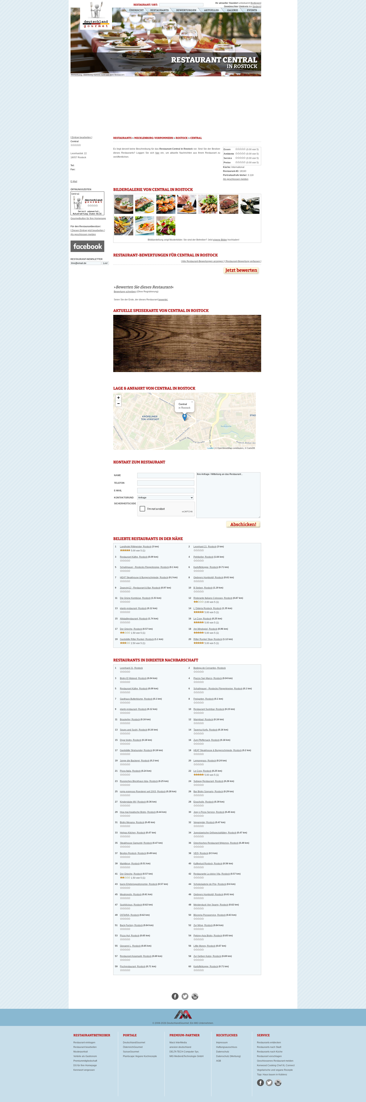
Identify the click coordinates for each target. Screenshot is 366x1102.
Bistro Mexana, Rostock (132, 822)
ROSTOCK (182, 138)
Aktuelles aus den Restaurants (212, 10)
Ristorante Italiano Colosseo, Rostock (212, 598)
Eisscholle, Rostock (203, 801)
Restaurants (159, 10)
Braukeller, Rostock (130, 719)
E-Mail (74, 181)
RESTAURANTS (122, 138)
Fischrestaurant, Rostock (132, 966)
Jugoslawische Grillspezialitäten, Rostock (214, 832)
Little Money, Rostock (204, 946)
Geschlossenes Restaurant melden (275, 1060)
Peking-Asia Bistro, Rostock (207, 935)
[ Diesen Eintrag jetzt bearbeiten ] (88, 230)
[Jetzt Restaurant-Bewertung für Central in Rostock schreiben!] (241, 275)
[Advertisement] (166, 105)
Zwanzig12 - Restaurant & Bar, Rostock (140, 587)
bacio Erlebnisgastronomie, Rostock (138, 884)
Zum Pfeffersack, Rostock (206, 740)
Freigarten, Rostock (203, 699)
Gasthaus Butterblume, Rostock (136, 699)
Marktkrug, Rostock (130, 863)
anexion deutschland (180, 1047)
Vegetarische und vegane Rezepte (275, 1070)
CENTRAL (196, 138)
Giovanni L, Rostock (130, 946)
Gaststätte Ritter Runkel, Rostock (137, 639)
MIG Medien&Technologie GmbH (186, 1056)
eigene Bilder (220, 239)
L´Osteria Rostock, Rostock (207, 608)
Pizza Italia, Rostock (130, 771)
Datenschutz (222, 1051)
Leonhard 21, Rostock (204, 546)
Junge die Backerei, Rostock (134, 760)
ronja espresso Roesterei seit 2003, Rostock (143, 791)
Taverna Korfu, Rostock (205, 729)
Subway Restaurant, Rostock (208, 781)
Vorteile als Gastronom (85, 1056)
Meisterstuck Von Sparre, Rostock (210, 904)
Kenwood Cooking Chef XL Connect (276, 1065)
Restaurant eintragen (84, 1042)
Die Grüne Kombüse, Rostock (135, 598)
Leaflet (210, 448)
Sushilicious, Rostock (131, 904)
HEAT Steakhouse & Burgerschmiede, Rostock (144, 577)
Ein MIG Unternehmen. (202, 1023)
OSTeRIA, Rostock (129, 915)
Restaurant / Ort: (145, 4)
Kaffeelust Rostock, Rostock (207, 863)
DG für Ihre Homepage (85, 1065)
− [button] (118, 403)
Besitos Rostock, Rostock (133, 853)
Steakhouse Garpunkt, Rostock (136, 843)
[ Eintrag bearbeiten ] (81, 137)
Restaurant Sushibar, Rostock (208, 709)
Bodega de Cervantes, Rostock (209, 668)
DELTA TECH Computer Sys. (184, 1051)
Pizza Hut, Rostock (129, 935)
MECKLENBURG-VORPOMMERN (153, 138)
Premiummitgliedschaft (85, 1060)
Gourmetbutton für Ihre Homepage (88, 218)
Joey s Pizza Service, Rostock (208, 812)
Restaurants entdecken (269, 1042)
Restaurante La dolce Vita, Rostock (211, 874)
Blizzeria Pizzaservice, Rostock (209, 915)
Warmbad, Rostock (203, 719)
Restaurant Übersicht (134, 10)
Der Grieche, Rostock (131, 629)
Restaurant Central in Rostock (96, 15)
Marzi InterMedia (178, 1042)
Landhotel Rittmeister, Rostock (135, 546)
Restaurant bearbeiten (85, 1047)
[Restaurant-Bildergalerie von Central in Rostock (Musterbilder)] (123, 213)
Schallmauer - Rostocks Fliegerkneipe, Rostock (144, 567)
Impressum (222, 1042)
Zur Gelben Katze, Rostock (207, 956)
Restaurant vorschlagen (269, 1056)
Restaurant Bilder (232, 10)
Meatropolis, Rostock (131, 894)
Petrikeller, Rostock (203, 557)
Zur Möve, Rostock (203, 925)
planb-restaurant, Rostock (133, 608)
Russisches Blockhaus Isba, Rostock (139, 781)
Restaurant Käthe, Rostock (134, 557)
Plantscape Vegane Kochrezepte (140, 1056)
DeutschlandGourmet (134, 1042)
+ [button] (118, 397)
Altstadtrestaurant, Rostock (134, 618)
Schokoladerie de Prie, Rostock (209, 884)
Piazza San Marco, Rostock (207, 678)
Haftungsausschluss (226, 1047)
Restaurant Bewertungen (187, 10)
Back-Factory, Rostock (131, 925)
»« (144, 287)
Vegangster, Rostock (204, 822)
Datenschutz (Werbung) (228, 1056)
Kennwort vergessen (84, 1070)
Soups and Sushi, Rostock (133, 729)
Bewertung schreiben (125, 291)
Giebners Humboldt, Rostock (208, 577)
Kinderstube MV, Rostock (133, 801)
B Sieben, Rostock (203, 587)
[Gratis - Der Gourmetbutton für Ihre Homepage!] (87, 214)
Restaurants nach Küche (270, 1051)
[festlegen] (255, 3)
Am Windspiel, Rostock (205, 629)
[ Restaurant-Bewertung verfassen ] (243, 261)
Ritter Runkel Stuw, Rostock (207, 639)
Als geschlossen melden (83, 234)
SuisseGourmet (131, 1051)
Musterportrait (80, 1051)
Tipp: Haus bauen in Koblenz (272, 1074)
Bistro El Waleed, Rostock (133, 678)
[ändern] (257, 6)
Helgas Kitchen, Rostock (132, 832)
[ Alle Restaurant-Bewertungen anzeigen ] (202, 261)
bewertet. (163, 299)
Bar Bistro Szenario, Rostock (208, 791)
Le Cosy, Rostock (202, 618)
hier (157, 153)
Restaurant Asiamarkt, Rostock (136, 956)
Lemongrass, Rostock (204, 760)
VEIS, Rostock (200, 853)
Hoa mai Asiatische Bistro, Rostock (138, 812)
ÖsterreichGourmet (133, 1047)
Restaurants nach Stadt (269, 1047)
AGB (218, 1060)
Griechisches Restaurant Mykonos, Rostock (215, 843)
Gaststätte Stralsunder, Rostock (136, 750)
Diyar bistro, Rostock (130, 740)
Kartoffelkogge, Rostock (205, 567)
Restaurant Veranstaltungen (251, 10)
